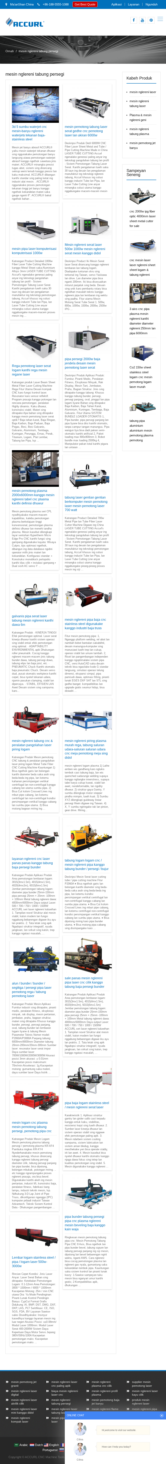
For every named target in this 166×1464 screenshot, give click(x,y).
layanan (133, 4)
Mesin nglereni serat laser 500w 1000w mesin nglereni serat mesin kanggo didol (85, 249)
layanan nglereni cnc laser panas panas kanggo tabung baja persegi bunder (32, 863)
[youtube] (142, 20)
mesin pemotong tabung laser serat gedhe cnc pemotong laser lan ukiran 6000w (86, 131)
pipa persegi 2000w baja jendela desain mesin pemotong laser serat (82, 363)
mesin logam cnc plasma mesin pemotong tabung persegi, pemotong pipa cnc (32, 1127)
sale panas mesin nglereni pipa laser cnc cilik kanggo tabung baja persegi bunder (84, 982)
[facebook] (133, 20)
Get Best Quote (85, 4)
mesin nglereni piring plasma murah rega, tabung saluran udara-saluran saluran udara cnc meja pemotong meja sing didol (86, 749)
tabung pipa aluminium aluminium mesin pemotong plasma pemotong (141, 430)
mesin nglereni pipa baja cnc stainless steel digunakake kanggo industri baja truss (85, 624)
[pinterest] (151, 20)
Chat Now (115, 1454)
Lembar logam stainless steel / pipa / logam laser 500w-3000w (33, 1262)
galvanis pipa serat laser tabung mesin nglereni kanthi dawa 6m (32, 620)
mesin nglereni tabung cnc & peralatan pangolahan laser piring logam (32, 745)
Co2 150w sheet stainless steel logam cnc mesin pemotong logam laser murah (141, 377)
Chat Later (135, 1455)
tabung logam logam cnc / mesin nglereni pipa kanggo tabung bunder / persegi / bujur (87, 865)
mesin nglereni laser (143, 92)
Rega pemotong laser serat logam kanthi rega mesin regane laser (31, 370)
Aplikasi (116, 4)
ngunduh (151, 4)
